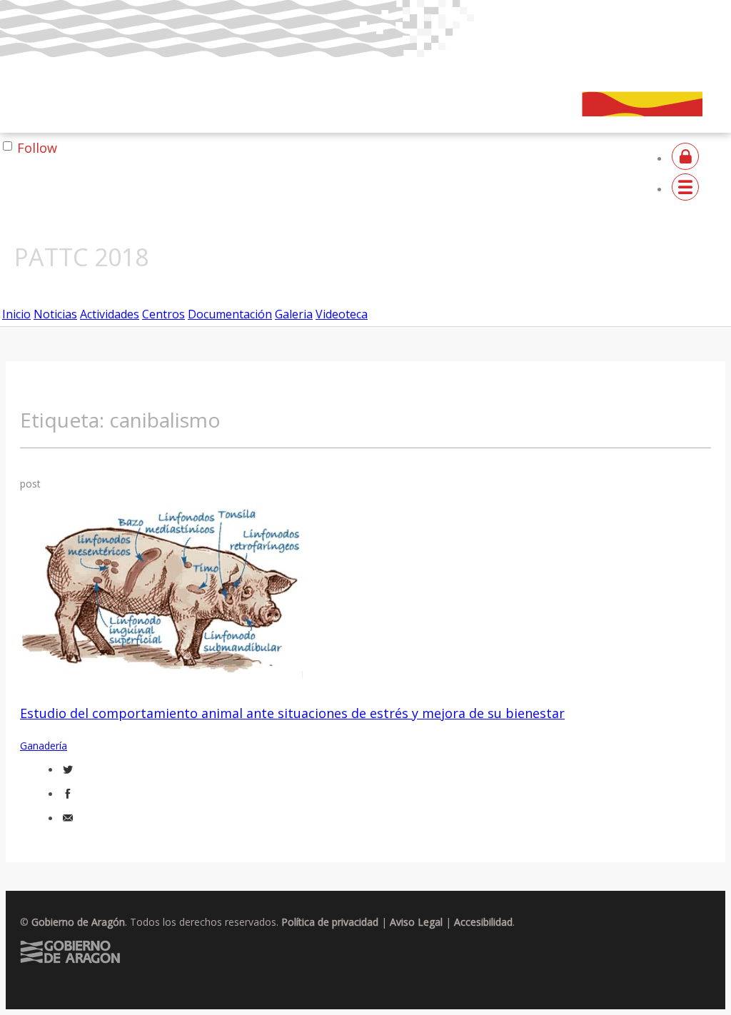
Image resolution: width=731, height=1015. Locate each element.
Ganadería (43, 745)
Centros (163, 314)
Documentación (230, 314)
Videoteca (342, 314)
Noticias (55, 314)
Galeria (294, 314)
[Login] (685, 159)
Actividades (109, 314)
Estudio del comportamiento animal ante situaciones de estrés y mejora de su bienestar (292, 713)
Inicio (16, 314)
